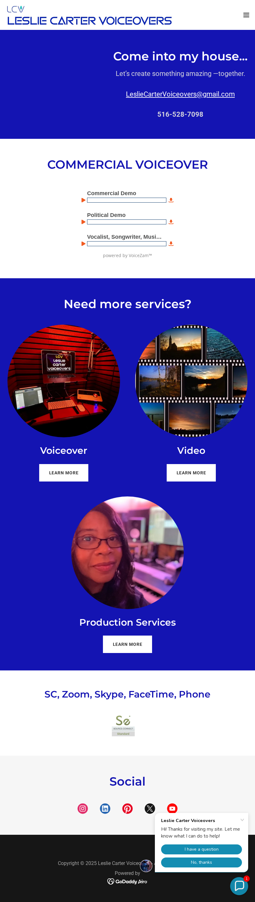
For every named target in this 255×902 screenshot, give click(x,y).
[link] (90, 14)
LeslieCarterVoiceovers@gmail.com (180, 94)
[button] (246, 15)
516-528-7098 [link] (180, 114)
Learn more (64, 472)
